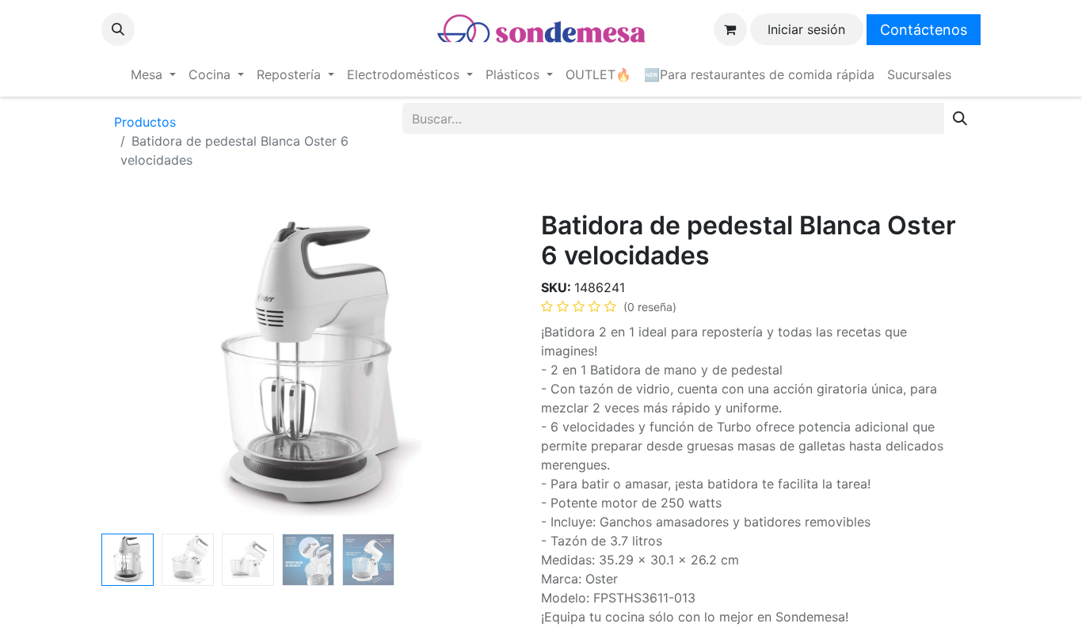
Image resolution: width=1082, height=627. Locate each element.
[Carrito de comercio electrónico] (730, 29)
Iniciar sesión (806, 29)
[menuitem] (153, 74)
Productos (145, 122)
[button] (118, 29)
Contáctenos (923, 29)
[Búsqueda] (960, 118)
